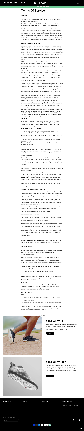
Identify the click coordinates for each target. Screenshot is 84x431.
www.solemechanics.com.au (42, 121)
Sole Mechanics (42, 315)
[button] (75, 3)
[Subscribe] (17, 420)
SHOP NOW (50, 333)
